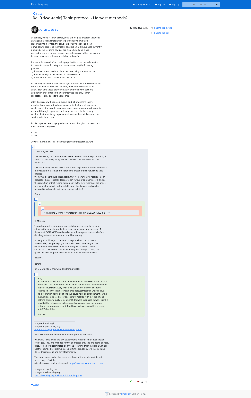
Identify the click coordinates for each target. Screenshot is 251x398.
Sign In (161, 4)
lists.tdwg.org (39, 4)
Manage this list (143, 4)
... (33, 147)
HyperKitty (126, 393)
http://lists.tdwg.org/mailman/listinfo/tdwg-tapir (58, 329)
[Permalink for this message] (146, 382)
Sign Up (175, 4)
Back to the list (161, 32)
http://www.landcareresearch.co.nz (87, 363)
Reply (36, 384)
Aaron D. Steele (49, 29)
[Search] (217, 4)
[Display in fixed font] (142, 382)
